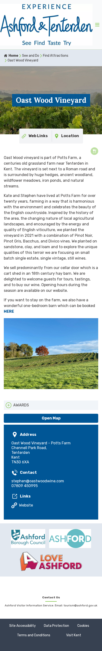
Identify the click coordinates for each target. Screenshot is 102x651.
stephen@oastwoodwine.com (37, 481)
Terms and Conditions (33, 635)
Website (26, 505)
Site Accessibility (22, 626)
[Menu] (97, 25)
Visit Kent (73, 635)
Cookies (83, 626)
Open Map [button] (51, 418)
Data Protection (56, 626)
